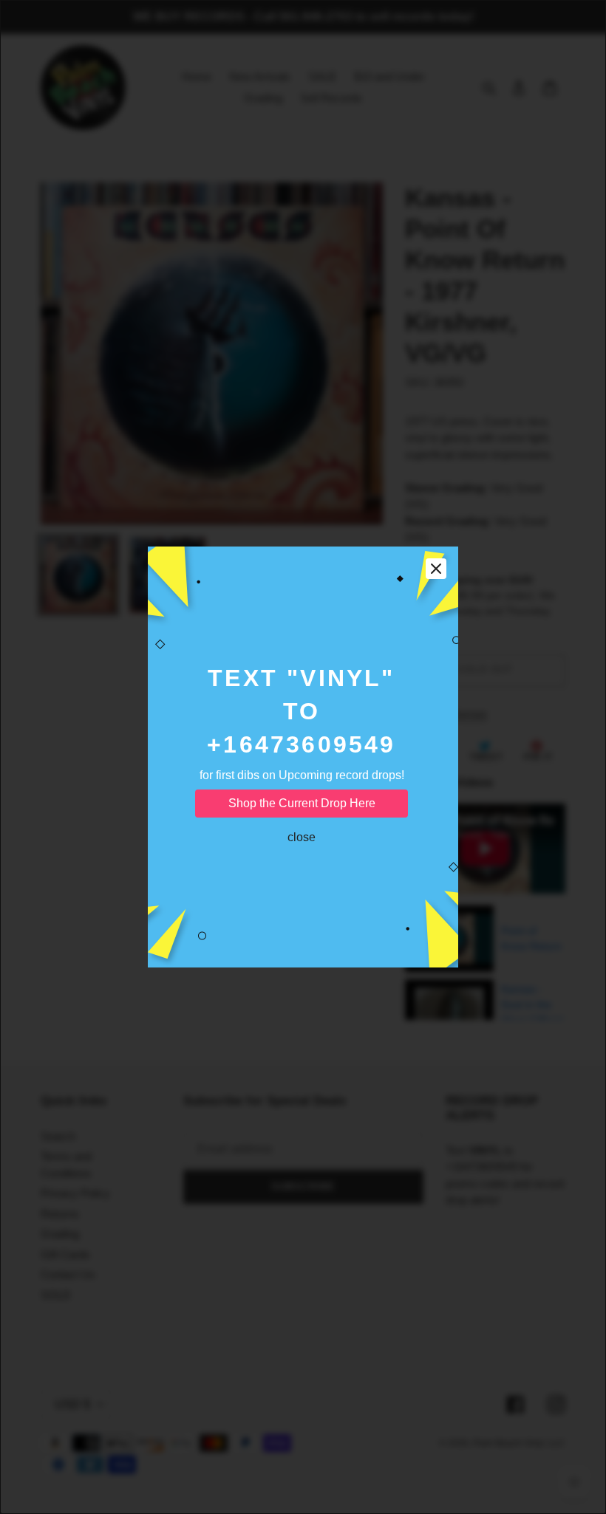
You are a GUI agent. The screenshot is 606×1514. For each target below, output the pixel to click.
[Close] (436, 568)
